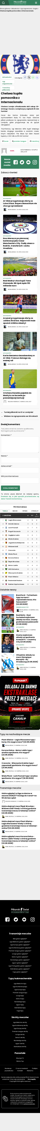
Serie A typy (20, 999)
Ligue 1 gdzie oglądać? (20, 963)
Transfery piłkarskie (6, 88)
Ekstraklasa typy (20, 1008)
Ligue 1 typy (20, 1005)
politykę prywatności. (29, 1104)
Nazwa (4, 456)
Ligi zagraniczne (26, 9)
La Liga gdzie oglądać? (20, 954)
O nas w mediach (22, 1068)
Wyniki (25, 511)
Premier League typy (20, 993)
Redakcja (8, 1068)
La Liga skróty (20, 1034)
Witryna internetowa (9, 476)
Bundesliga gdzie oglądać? (20, 960)
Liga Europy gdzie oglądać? (20, 945)
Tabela (5, 511)
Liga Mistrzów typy (20, 984)
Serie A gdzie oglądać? (20, 957)
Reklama (30, 1071)
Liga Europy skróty (20, 1028)
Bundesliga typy (20, 1002)
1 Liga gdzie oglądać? (20, 972)
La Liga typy (20, 996)
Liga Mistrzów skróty (20, 1022)
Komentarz (6, 435)
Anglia (35, 9)
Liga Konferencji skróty (20, 1025)
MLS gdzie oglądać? (20, 939)
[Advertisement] (20, 33)
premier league (19, 141)
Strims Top (20, 1061)
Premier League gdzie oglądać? (20, 951)
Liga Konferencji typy (20, 987)
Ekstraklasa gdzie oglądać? (20, 969)
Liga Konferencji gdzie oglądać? (20, 948)
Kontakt (20, 1071)
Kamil (12, 151)
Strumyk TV (20, 1058)
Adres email (6, 466)
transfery (35, 141)
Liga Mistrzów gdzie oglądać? (20, 942)
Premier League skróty (20, 1031)
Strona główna (5, 9)
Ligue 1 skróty (20, 1043)
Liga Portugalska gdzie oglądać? (20, 966)
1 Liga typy (20, 1011)
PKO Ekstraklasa (20, 507)
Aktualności (15, 9)
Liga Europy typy (20, 990)
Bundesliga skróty (20, 1040)
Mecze (15, 511)
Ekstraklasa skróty (20, 1047)
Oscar (6, 141)
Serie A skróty (20, 1037)
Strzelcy (34, 511)
